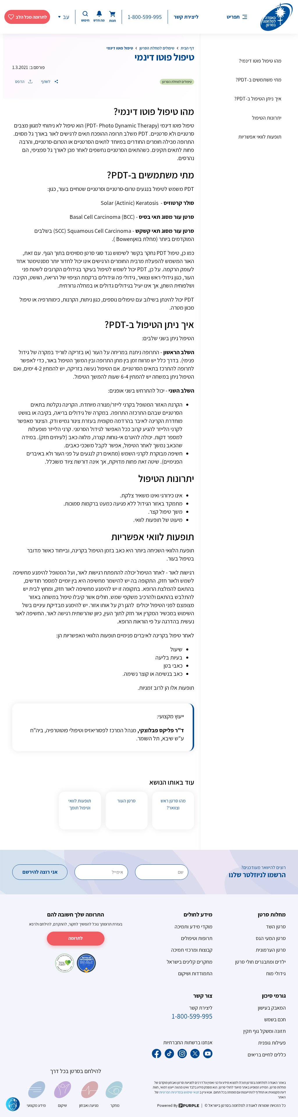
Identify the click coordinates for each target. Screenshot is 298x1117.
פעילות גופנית (272, 1042)
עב (66, 17)
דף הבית (187, 48)
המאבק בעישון (272, 1007)
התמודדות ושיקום (195, 973)
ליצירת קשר (186, 16)
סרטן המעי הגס (271, 938)
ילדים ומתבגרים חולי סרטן (260, 961)
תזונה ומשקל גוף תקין (264, 1031)
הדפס (20, 81)
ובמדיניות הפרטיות (171, 1092)
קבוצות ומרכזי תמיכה (191, 949)
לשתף (46, 81)
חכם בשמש (275, 1019)
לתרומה (75, 938)
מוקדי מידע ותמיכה (193, 926)
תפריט (233, 16)
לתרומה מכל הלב (31, 17)
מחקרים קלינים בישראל (189, 961)
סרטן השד (276, 926)
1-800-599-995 (145, 17)
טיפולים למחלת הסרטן (156, 48)
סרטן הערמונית (271, 949)
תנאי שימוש (191, 1092)
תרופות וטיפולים (196, 938)
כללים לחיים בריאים (267, 1054)
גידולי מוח (276, 973)
